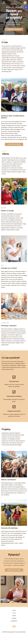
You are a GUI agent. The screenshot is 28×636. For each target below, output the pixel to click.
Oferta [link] (14, 615)
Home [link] (14, 610)
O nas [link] (14, 613)
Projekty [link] (14, 618)
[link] (26, 7)
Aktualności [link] (14, 621)
